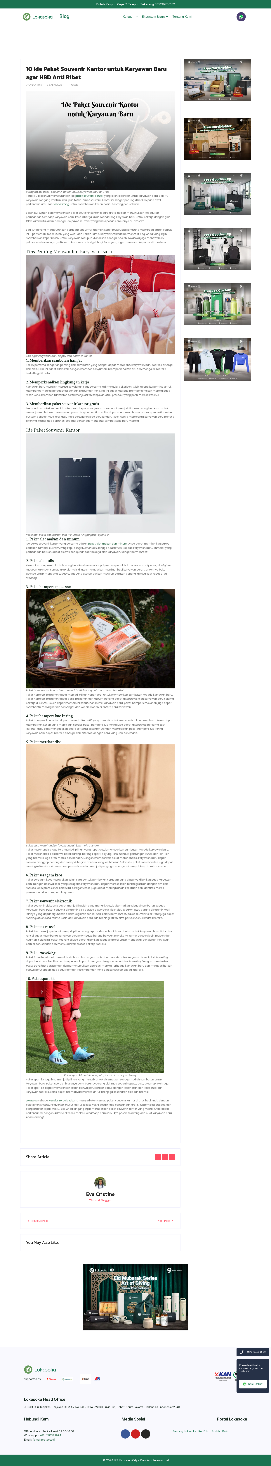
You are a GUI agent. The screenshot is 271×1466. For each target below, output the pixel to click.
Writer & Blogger (100, 1200)
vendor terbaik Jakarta (63, 1100)
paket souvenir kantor (89, 196)
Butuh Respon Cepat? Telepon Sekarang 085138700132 (135, 4)
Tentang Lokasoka (184, 1431)
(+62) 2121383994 (49, 1435)
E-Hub (216, 1431)
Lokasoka (32, 1100)
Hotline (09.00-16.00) (256, 1352)
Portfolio (203, 1431)
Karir (225, 1431)
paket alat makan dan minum (107, 543)
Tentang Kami (182, 16)
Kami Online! (255, 1383)
